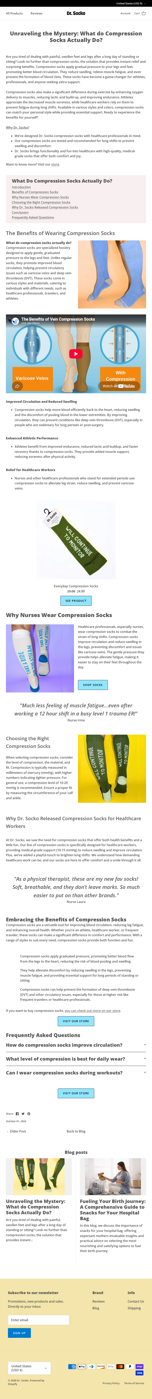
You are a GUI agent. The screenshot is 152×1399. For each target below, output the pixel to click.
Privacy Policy (111, 1383)
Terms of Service (134, 1383)
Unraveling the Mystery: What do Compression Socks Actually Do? (35, 1207)
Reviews (36, 13)
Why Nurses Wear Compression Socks (40, 197)
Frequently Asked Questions (33, 217)
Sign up (19, 1333)
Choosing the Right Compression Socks (41, 202)
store (55, 164)
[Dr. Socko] (76, 13)
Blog (95, 1308)
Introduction (21, 187)
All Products (14, 13)
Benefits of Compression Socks (35, 192)
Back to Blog (76, 1131)
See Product (76, 601)
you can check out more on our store (92, 1011)
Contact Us (136, 1301)
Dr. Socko (22, 1380)
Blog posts (76, 1152)
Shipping (134, 1308)
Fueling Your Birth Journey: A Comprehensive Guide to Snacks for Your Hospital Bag (113, 1209)
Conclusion (20, 212)
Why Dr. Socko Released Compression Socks (45, 207)
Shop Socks (93, 685)
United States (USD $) (129, 3)
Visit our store (76, 1021)
